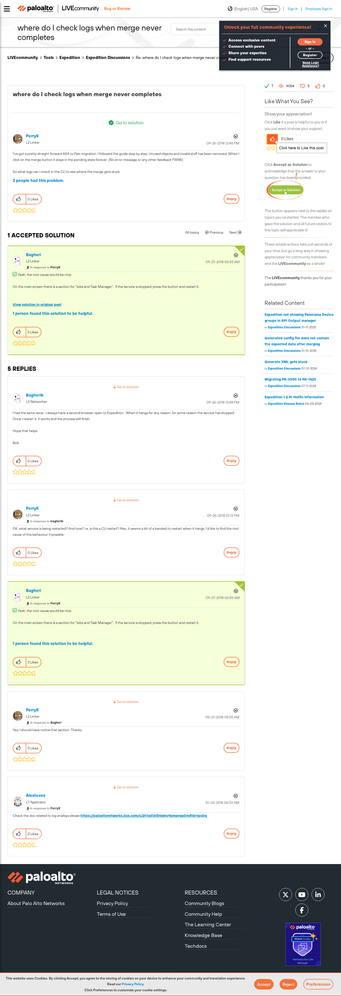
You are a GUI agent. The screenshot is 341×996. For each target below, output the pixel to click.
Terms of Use (111, 914)
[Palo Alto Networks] (51, 878)
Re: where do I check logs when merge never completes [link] (185, 57)
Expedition (69, 57)
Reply (231, 199)
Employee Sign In (319, 9)
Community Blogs (204, 903)
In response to (45, 267)
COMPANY (21, 892)
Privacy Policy (132, 984)
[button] (264, 984)
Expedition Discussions (108, 57)
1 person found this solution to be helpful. (53, 313)
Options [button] (235, 136)
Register (270, 9)
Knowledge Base (203, 935)
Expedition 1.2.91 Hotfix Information (294, 397)
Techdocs (196, 946)
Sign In (293, 9)
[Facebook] (301, 910)
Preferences (318, 984)
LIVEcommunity (22, 57)
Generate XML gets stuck (286, 362)
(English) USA (246, 8)
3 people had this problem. (38, 180)
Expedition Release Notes (286, 404)
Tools (49, 57)
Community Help (203, 914)
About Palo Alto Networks (36, 903)
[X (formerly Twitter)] (285, 894)
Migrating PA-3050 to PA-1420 (290, 379)
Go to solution (130, 122)
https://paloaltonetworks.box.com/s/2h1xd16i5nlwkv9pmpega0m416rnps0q (144, 816)
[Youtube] (301, 894)
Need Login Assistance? (310, 64)
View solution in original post (37, 305)
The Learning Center (208, 924)
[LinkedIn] (318, 894)
